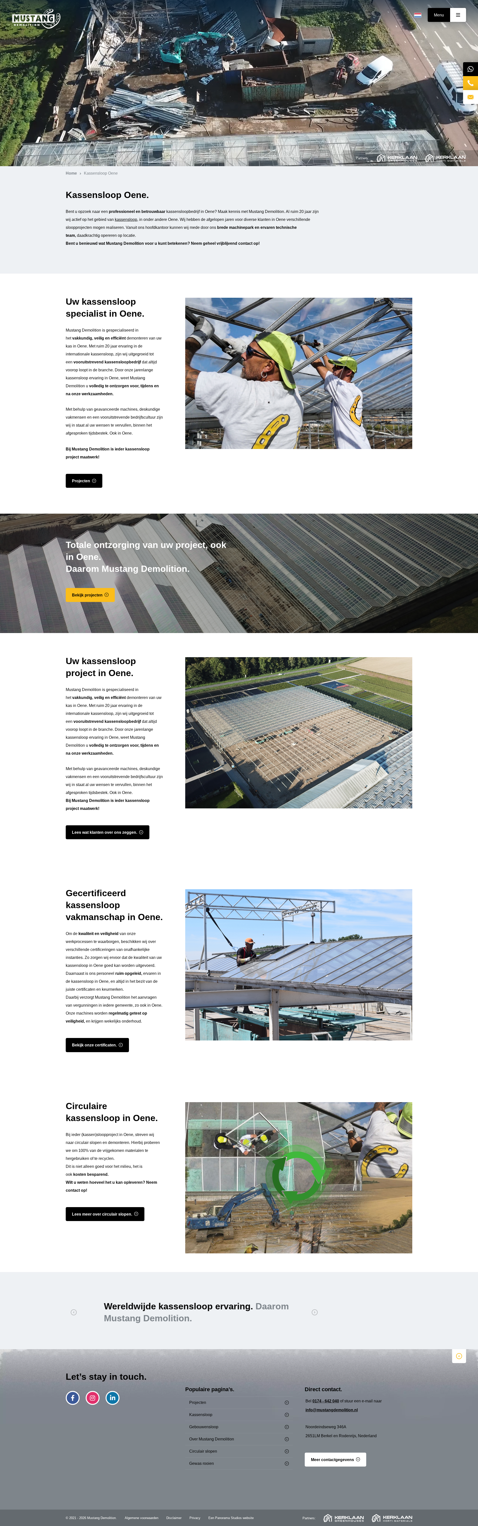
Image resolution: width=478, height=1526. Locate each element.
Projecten (81, 481)
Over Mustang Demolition (211, 1439)
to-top (459, 1356)
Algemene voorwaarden (141, 1518)
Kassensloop (200, 1415)
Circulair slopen (203, 1451)
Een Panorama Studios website (231, 1518)
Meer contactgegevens (332, 1460)
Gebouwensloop (203, 1427)
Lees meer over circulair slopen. (102, 1214)
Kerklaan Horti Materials (445, 158)
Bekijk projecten (87, 595)
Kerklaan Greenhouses (397, 158)
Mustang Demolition (36, 19)
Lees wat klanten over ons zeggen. (104, 832)
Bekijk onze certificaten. (94, 1045)
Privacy (194, 1518)
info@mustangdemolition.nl (331, 1410)
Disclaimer (173, 1518)
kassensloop (126, 219)
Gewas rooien (201, 1463)
